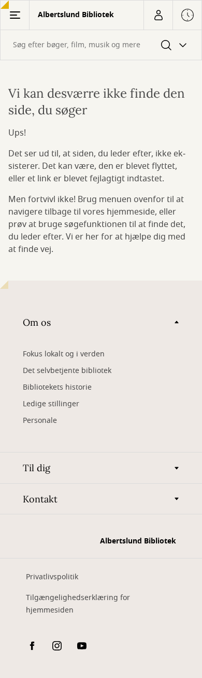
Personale (40, 420)
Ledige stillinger (51, 403)
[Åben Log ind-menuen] (157, 15)
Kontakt (40, 499)
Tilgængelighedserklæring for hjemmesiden (78, 604)
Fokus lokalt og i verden (64, 354)
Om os (37, 322)
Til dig (36, 468)
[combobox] (101, 45)
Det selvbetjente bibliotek (67, 370)
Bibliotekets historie (57, 387)
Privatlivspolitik (52, 576)
